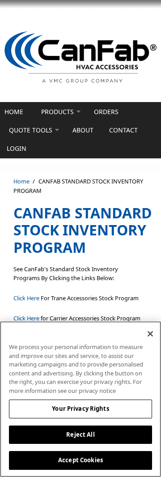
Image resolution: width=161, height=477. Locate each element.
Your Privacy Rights (80, 409)
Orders (106, 111)
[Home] (80, 57)
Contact (123, 130)
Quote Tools (30, 130)
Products (57, 111)
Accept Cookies (80, 460)
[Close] (150, 334)
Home (13, 111)
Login (16, 148)
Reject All (80, 434)
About (82, 130)
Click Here (26, 298)
